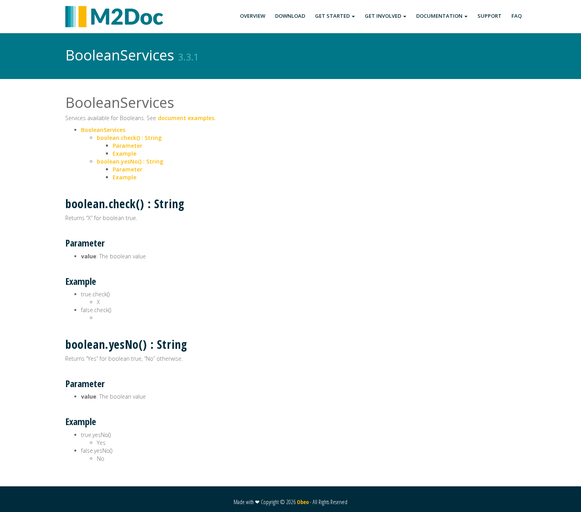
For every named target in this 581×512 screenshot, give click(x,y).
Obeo (303, 502)
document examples (186, 118)
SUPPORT (489, 15)
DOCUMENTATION (440, 15)
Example (124, 153)
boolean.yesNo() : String (130, 161)
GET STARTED (333, 15)
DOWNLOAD (290, 15)
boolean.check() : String (129, 137)
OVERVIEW (252, 15)
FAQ (516, 15)
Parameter (127, 145)
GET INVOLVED (383, 15)
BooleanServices (103, 130)
